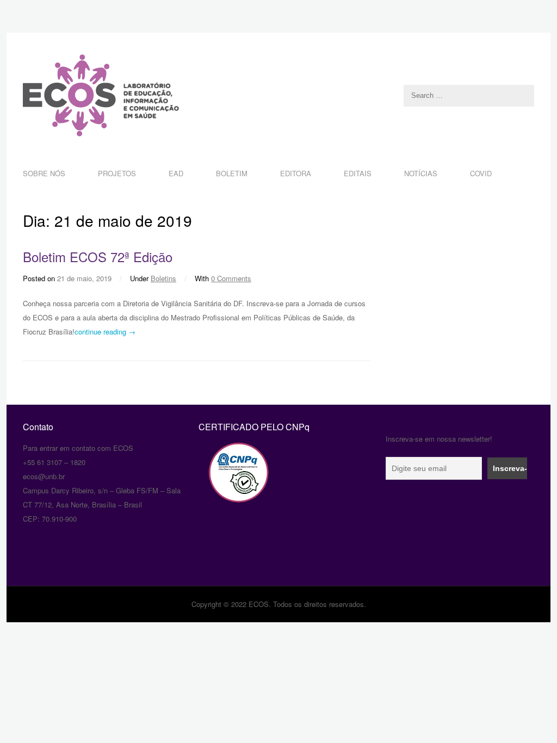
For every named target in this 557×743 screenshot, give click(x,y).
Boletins (163, 278)
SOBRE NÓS (44, 173)
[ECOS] (278, 95)
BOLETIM (231, 173)
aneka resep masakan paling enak (24, 406)
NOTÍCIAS (420, 173)
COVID (481, 173)
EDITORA (295, 173)
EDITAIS (358, 173)
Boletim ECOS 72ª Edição (97, 256)
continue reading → (105, 331)
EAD (176, 173)
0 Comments (231, 278)
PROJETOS (117, 173)
